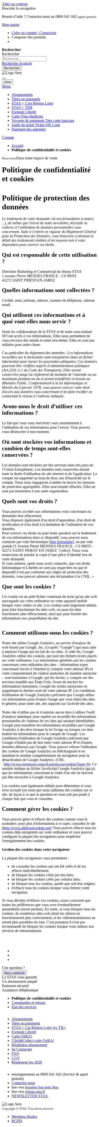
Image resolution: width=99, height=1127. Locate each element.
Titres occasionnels (26, 1023)
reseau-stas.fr (35, 1091)
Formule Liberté (24, 1032)
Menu (6, 86)
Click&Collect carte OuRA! (33, 1041)
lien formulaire (61, 542)
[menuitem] (43, 121)
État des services (24, 1007)
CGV (16, 1058)
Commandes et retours (28, 1003)
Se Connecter (22, 1049)
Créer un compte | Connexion (34, 33)
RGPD (17, 1121)
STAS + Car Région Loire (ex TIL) (39, 1028)
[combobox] (24, 58)
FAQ (15, 1054)
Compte (8, 137)
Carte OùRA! (22, 1036)
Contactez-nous (23, 1083)
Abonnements (22, 1019)
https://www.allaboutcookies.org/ (27, 828)
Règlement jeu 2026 (27, 1062)
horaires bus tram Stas (41, 1087)
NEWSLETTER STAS (30, 1096)
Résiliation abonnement (29, 1045)
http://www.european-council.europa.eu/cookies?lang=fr (46, 764)
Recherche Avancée (17, 63)
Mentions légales (24, 1116)
